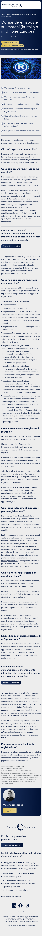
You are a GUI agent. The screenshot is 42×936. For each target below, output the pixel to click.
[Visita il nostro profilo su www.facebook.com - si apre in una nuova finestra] (20, 905)
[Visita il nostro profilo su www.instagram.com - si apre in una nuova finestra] (26, 905)
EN (23, 911)
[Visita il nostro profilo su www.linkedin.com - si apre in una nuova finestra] (14, 905)
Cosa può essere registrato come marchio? (22, 92)
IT (19, 911)
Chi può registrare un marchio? (17, 88)
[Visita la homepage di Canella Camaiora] (12, 5)
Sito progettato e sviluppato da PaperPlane (21, 925)
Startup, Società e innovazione (12, 45)
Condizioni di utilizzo (10, 921)
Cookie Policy (9, 920)
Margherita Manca (12, 49)
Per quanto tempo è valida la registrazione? (22, 131)
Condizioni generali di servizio (28, 921)
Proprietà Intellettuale (10, 42)
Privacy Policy (31, 920)
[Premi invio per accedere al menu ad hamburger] (38, 5)
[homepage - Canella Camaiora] (21, 827)
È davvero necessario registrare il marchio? (22, 104)
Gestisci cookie (20, 920)
